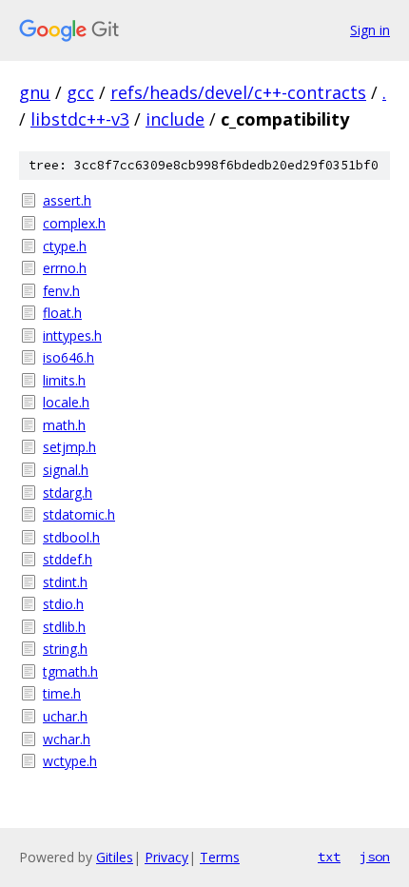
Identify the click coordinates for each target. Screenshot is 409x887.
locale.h (66, 402)
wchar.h (66, 739)
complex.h (74, 223)
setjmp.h (69, 447)
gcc (80, 92)
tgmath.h (70, 671)
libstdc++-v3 (79, 119)
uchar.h (65, 716)
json (375, 856)
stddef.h (67, 559)
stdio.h (63, 604)
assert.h (67, 200)
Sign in (370, 30)
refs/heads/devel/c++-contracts (238, 92)
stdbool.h (71, 537)
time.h (62, 693)
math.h (64, 425)
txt (329, 856)
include (175, 119)
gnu (34, 92)
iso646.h (68, 357)
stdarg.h (67, 492)
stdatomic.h (79, 514)
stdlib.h (64, 627)
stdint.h (65, 582)
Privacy (166, 857)
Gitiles (114, 857)
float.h (62, 313)
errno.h (65, 268)
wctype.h (70, 761)
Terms (220, 857)
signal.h (65, 470)
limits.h (64, 380)
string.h (65, 649)
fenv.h (61, 291)
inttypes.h (72, 335)
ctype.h (65, 246)
